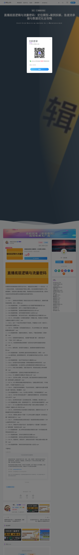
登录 (39, 69)
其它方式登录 (33, 44)
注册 (38, 44)
